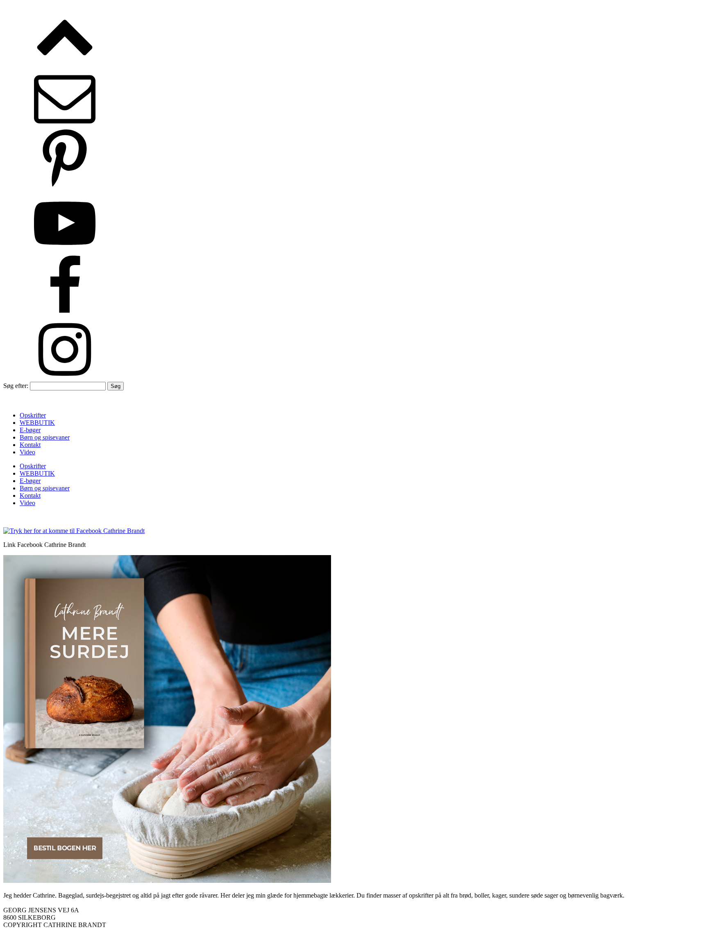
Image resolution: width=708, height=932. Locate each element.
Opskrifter (33, 415)
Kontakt (30, 444)
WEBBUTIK (37, 422)
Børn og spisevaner (45, 437)
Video (27, 452)
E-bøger (30, 429)
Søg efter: (15, 385)
